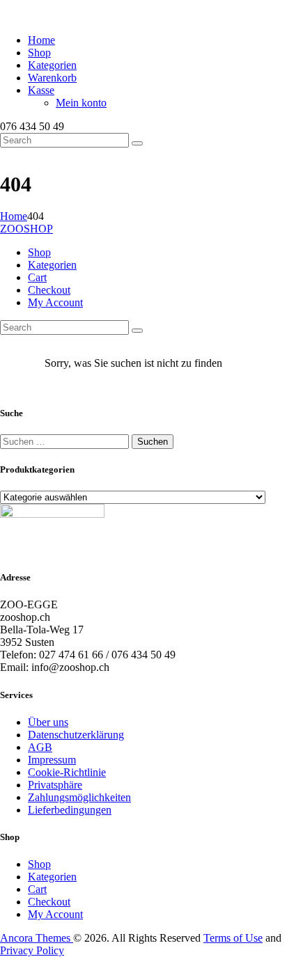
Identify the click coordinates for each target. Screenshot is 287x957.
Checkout (49, 902)
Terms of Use (233, 938)
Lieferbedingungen (69, 810)
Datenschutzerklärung (76, 735)
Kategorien (52, 877)
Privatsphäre (55, 785)
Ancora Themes (36, 938)
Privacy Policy (32, 950)
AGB (40, 747)
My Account (55, 914)
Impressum (52, 760)
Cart (37, 889)
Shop (39, 864)
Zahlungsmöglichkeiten (79, 797)
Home (13, 216)
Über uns (48, 722)
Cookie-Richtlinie (67, 772)
